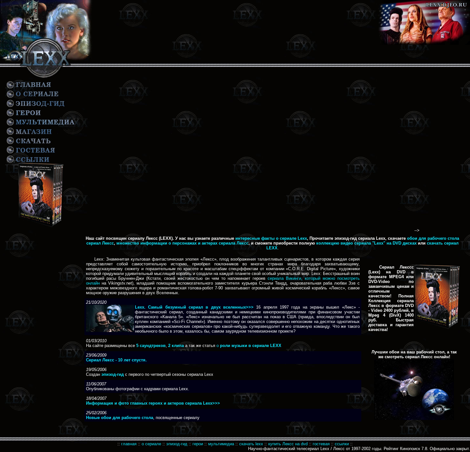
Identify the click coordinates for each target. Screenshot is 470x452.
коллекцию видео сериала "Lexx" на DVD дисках (366, 243)
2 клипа (176, 345)
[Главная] (29, 87)
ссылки (342, 443)
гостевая (321, 443)
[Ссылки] (31, 152)
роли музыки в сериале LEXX (250, 345)
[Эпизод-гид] (36, 106)
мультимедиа (221, 443)
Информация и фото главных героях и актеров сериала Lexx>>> (153, 403)
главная (129, 443)
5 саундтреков (151, 345)
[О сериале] (33, 97)
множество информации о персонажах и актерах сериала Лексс (182, 243)
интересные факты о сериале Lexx (271, 238)
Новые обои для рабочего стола (119, 417)
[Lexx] (46, 62)
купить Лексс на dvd (288, 443)
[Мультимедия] (40, 125)
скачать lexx (251, 443)
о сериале (151, 443)
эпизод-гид (176, 443)
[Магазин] (29, 134)
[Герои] (23, 115)
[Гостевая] (29, 143)
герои (197, 443)
